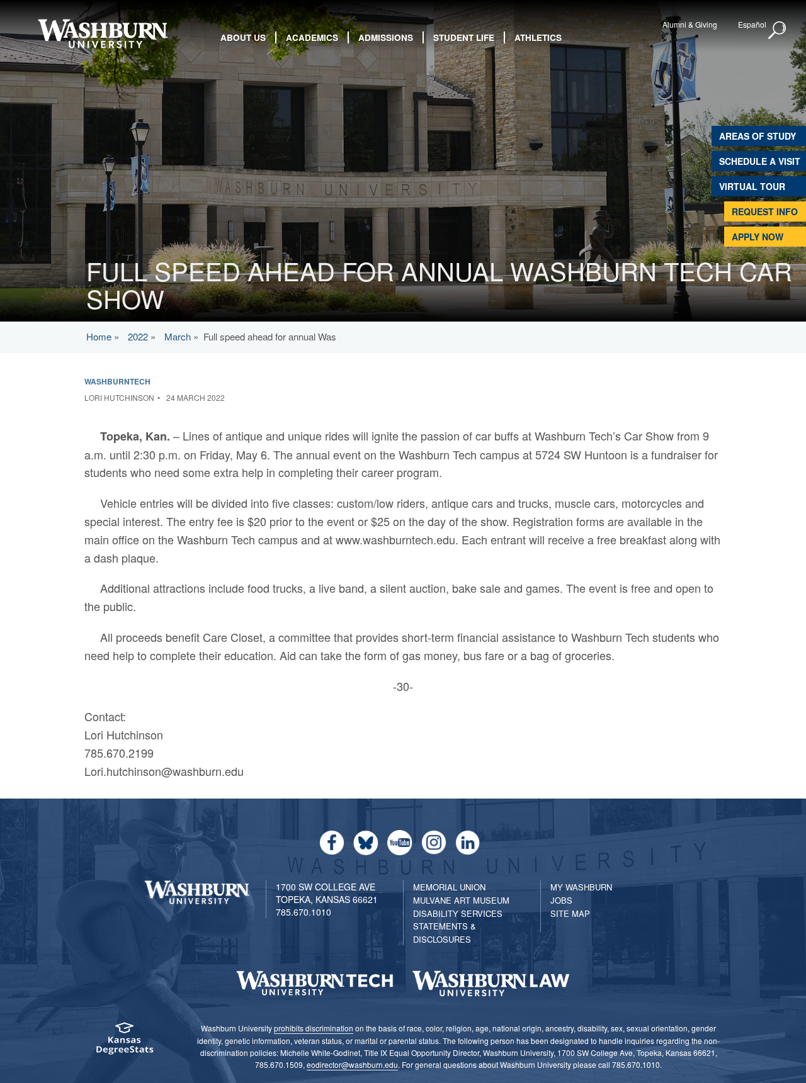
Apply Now (757, 236)
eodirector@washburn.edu (352, 1064)
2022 (138, 336)
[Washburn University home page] (102, 33)
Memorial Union (449, 887)
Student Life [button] (463, 37)
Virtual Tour (752, 186)
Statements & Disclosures (444, 932)
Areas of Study (757, 136)
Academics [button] (312, 37)
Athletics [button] (538, 37)
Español (752, 24)
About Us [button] (243, 37)
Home (98, 336)
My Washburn (581, 887)
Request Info (765, 211)
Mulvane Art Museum (461, 900)
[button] (777, 30)
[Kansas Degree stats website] (124, 1042)
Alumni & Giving (689, 24)
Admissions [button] (385, 37)
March (177, 336)
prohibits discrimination (313, 1028)
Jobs (561, 900)
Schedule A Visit (759, 161)
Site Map (570, 913)
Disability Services (457, 913)
